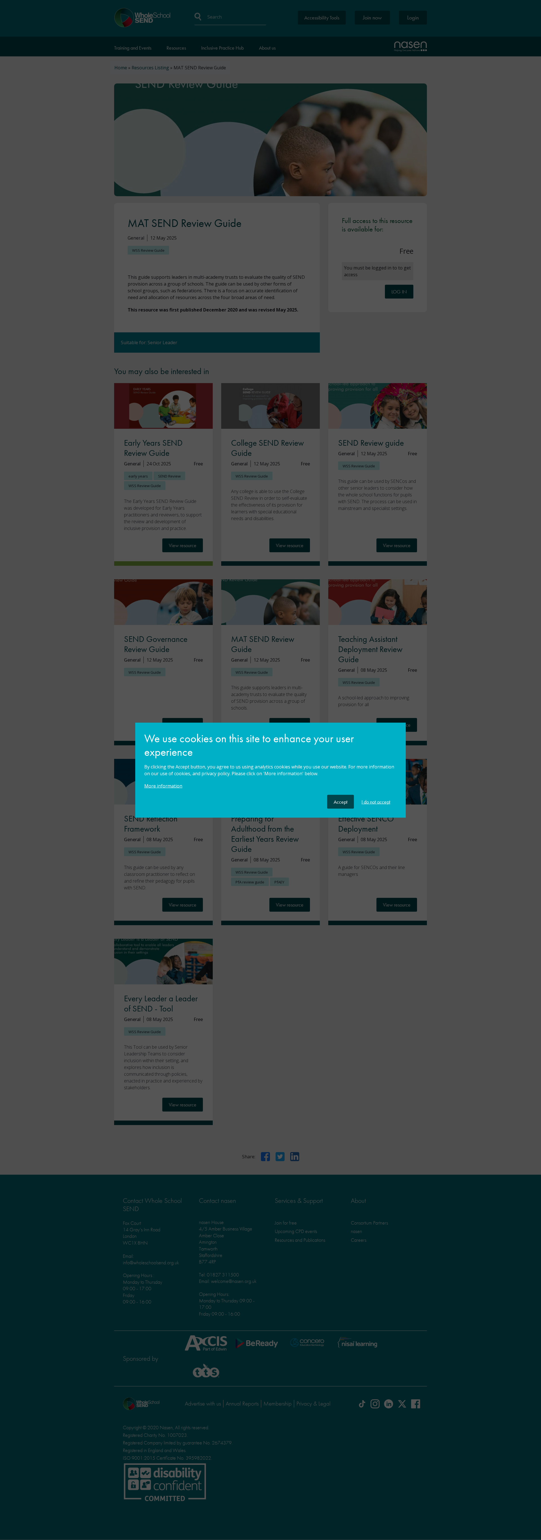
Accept (340, 801)
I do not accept (376, 801)
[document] (270, 763)
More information (163, 786)
